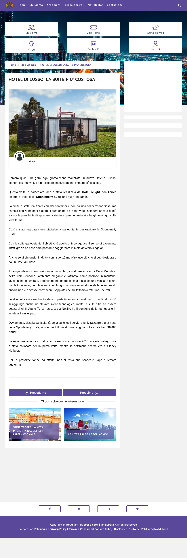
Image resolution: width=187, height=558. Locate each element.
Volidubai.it (41, 529)
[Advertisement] (152, 86)
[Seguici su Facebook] (50, 508)
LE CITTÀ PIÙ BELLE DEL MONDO (88, 434)
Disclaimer (120, 529)
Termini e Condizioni (80, 529)
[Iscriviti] (137, 508)
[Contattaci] (108, 508)
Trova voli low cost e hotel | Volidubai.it (90, 524)
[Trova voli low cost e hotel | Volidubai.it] (9, 5)
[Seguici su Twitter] (79, 508)
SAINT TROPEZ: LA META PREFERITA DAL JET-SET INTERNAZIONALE (28, 431)
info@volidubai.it (158, 529)
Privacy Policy (58, 529)
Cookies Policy (103, 529)
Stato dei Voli (137, 529)
